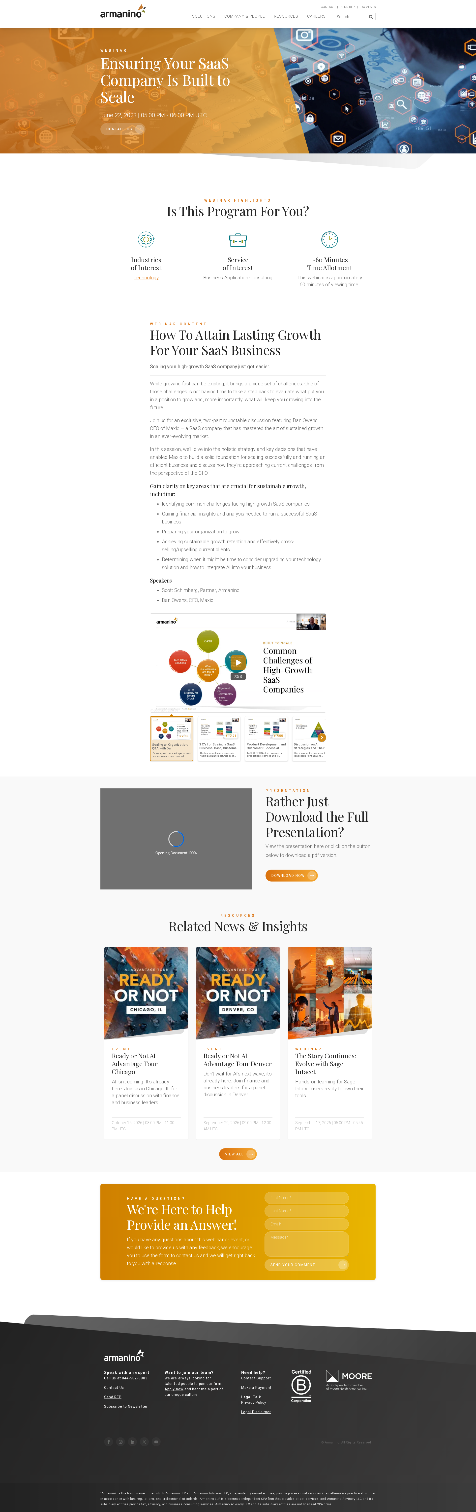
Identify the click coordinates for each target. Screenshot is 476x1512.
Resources (286, 16)
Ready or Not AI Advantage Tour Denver (238, 1059)
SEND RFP (348, 7)
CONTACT (328, 7)
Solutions (203, 16)
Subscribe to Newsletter (126, 1406)
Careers (316, 16)
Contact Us (119, 129)
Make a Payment (256, 1388)
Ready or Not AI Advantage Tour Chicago (134, 1063)
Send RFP (112, 1397)
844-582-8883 (135, 1378)
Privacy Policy (253, 1402)
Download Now (288, 876)
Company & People (244, 16)
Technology (146, 278)
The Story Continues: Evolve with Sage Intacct (325, 1063)
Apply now (174, 1389)
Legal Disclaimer (256, 1412)
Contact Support (256, 1378)
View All (234, 1154)
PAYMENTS (368, 7)
